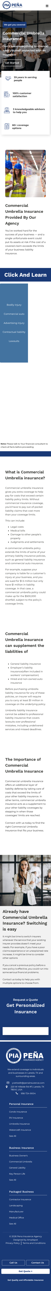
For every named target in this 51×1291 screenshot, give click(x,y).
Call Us (13, 1262)
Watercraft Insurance (20, 1130)
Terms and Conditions (34, 1243)
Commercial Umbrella (20, 1161)
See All (12, 1136)
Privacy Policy (13, 1243)
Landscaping (16, 1205)
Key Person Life (17, 1174)
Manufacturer (16, 1211)
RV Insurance (16, 1118)
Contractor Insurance (20, 1199)
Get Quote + (25, 1271)
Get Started (12, 62)
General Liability (17, 1167)
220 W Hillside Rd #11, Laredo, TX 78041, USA (27, 1088)
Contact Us (37, 1262)
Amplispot (32, 1240)
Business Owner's (18, 1155)
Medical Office (16, 1217)
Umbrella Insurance (19, 1124)
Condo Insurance (18, 1112)
